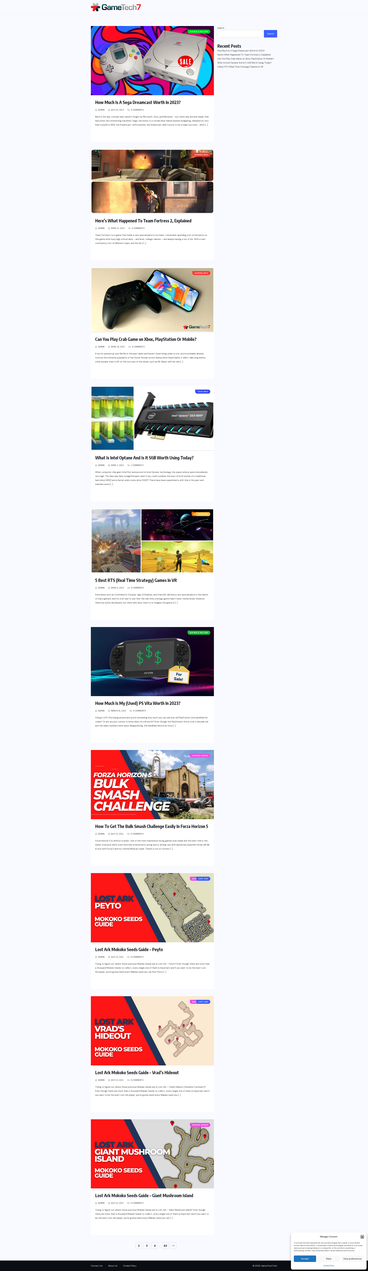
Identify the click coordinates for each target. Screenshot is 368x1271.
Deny (328, 1258)
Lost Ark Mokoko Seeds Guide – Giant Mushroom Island (144, 1195)
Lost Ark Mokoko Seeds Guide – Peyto (129, 949)
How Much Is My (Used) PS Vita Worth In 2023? (137, 703)
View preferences (352, 1258)
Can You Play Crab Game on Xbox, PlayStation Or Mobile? (146, 339)
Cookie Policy (328, 1265)
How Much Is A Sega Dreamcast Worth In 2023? (138, 102)
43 (165, 1246)
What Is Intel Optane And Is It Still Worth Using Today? (144, 457)
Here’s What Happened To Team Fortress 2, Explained (143, 220)
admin (101, 110)
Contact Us (96, 1265)
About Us (112, 1265)
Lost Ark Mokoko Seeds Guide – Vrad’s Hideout (137, 1072)
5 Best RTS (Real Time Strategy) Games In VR (136, 580)
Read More (107, 134)
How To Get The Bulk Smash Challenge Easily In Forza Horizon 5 (151, 826)
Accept (305, 1258)
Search (220, 28)
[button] (362, 1236)
